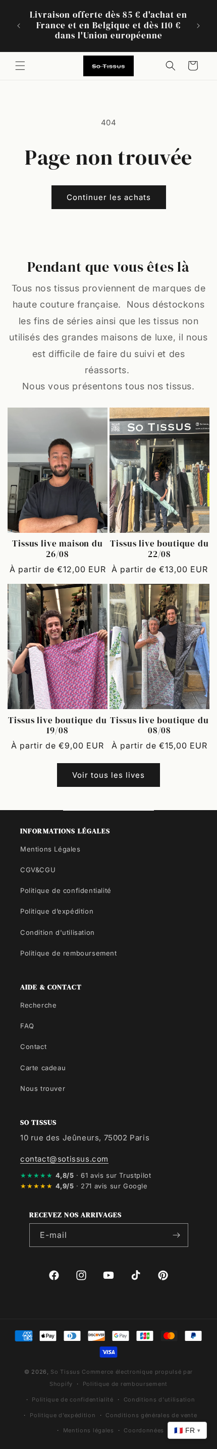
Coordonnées (144, 1430)
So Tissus (66, 1371)
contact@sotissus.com (64, 1159)
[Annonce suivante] (198, 26)
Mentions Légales (50, 849)
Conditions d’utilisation (159, 1399)
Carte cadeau (43, 1068)
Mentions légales (88, 1430)
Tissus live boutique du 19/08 (57, 726)
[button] (20, 66)
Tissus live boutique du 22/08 (159, 549)
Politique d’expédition (56, 911)
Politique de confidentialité (66, 890)
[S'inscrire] (177, 1235)
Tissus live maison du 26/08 (57, 549)
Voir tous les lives (108, 775)
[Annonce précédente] (19, 26)
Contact (33, 1046)
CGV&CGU (38, 870)
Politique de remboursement (68, 953)
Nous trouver (42, 1088)
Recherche (38, 1005)
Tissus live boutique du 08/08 (159, 726)
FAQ (27, 1026)
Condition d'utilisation (57, 932)
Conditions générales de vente (151, 1415)
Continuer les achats (109, 197)
